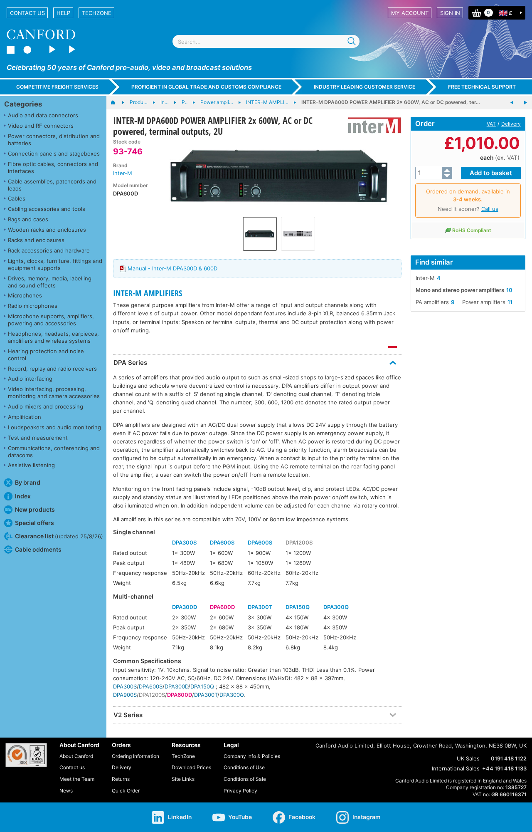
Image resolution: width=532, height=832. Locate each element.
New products (35, 509)
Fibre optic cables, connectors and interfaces (53, 167)
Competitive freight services (57, 87)
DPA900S (125, 694)
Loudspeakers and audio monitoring (54, 427)
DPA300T (260, 607)
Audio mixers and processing (45, 406)
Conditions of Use (244, 767)
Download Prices (191, 767)
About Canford (76, 756)
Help (63, 13)
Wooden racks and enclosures (47, 229)
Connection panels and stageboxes (54, 153)
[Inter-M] (371, 125)
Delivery (511, 124)
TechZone (96, 13)
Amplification (24, 417)
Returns (121, 779)
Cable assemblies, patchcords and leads (52, 185)
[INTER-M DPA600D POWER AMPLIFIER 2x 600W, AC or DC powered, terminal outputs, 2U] (278, 176)
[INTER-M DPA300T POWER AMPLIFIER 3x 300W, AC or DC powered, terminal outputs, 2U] (525, 102)
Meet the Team (76, 779)
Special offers (34, 522)
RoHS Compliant (471, 230)
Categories (23, 104)
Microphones (25, 295)
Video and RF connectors (41, 125)
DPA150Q (298, 607)
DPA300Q (336, 607)
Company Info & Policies (252, 756)
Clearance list (59, 536)
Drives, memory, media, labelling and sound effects (49, 282)
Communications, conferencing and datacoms (54, 451)
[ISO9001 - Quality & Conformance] (26, 755)
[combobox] (266, 41)
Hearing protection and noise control (46, 355)
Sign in (450, 13)
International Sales (456, 768)
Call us (489, 209)
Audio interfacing (30, 378)
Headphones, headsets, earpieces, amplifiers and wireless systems (53, 337)
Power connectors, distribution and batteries (54, 139)
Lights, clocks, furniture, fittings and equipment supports (55, 264)
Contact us (27, 13)
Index (23, 496)
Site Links (183, 779)
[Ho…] (117, 102)
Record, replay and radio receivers (52, 368)
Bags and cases (28, 219)
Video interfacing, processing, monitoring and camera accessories (54, 392)
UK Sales (468, 758)
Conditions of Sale (245, 779)
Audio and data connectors (43, 115)
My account (410, 13)
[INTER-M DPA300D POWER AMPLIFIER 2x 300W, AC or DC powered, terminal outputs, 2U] (512, 102)
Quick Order (126, 790)
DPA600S (222, 542)
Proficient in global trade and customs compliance (206, 87)
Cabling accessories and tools (46, 209)
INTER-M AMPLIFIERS (147, 293)
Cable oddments (38, 549)
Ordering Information (135, 756)
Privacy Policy (240, 790)
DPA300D (184, 607)
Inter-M (122, 173)
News (66, 790)
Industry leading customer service (364, 87)
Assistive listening (31, 465)
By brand (27, 482)
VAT (491, 124)
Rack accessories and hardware (49, 250)
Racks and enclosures (36, 240)
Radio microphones (32, 305)
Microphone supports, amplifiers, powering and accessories (51, 320)
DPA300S (184, 542)
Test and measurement (38, 437)
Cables (16, 198)
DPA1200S (299, 542)
